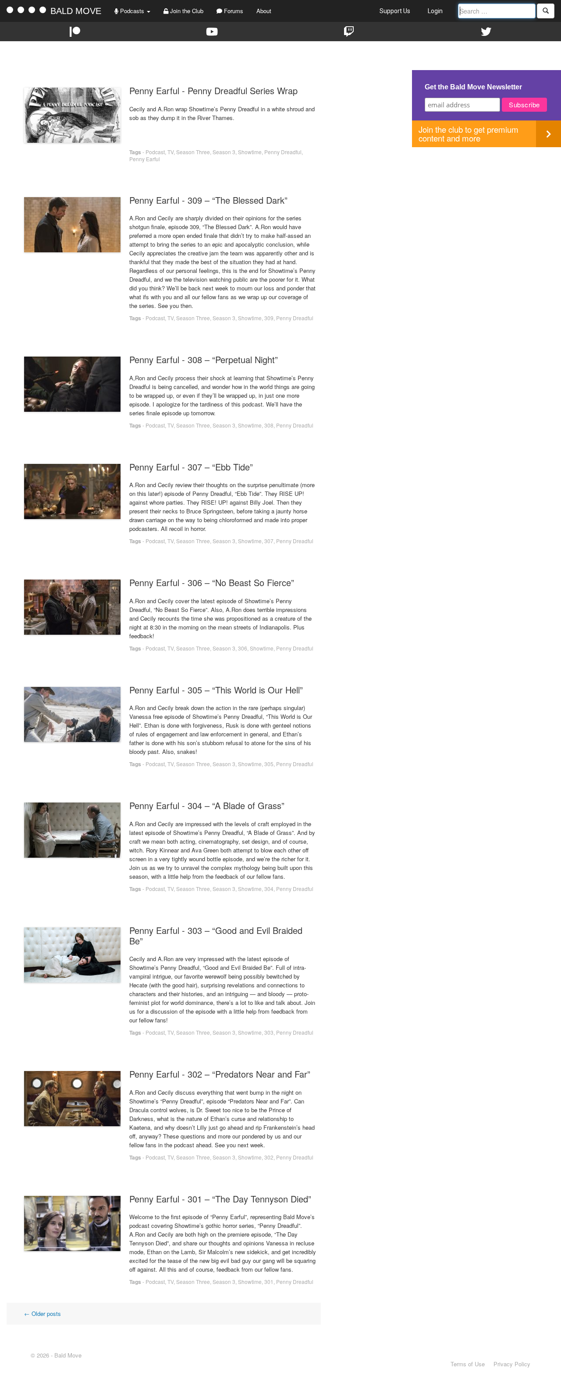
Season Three (193, 152)
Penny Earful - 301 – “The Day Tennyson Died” (220, 1198)
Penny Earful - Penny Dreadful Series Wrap (213, 90)
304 (268, 888)
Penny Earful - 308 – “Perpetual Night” (203, 359)
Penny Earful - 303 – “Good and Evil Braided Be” (215, 935)
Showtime (250, 152)
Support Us (395, 10)
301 (268, 1281)
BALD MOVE (75, 11)
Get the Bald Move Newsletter (473, 87)
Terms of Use (468, 1364)
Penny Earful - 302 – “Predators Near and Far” (219, 1074)
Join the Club (185, 11)
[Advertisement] (486, 208)
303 (268, 1032)
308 (268, 425)
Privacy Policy (512, 1364)
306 (242, 648)
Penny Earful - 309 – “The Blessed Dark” (208, 200)
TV (170, 152)
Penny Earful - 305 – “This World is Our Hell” (216, 689)
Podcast (155, 152)
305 (268, 763)
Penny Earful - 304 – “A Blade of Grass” (206, 805)
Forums (232, 11)
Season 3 (224, 152)
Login (435, 10)
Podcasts (132, 11)
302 (268, 1157)
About (263, 11)
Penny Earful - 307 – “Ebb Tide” (191, 466)
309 (268, 318)
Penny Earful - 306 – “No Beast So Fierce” (211, 582)
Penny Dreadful (283, 152)
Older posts (42, 1313)
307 (268, 540)
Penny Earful (144, 159)
